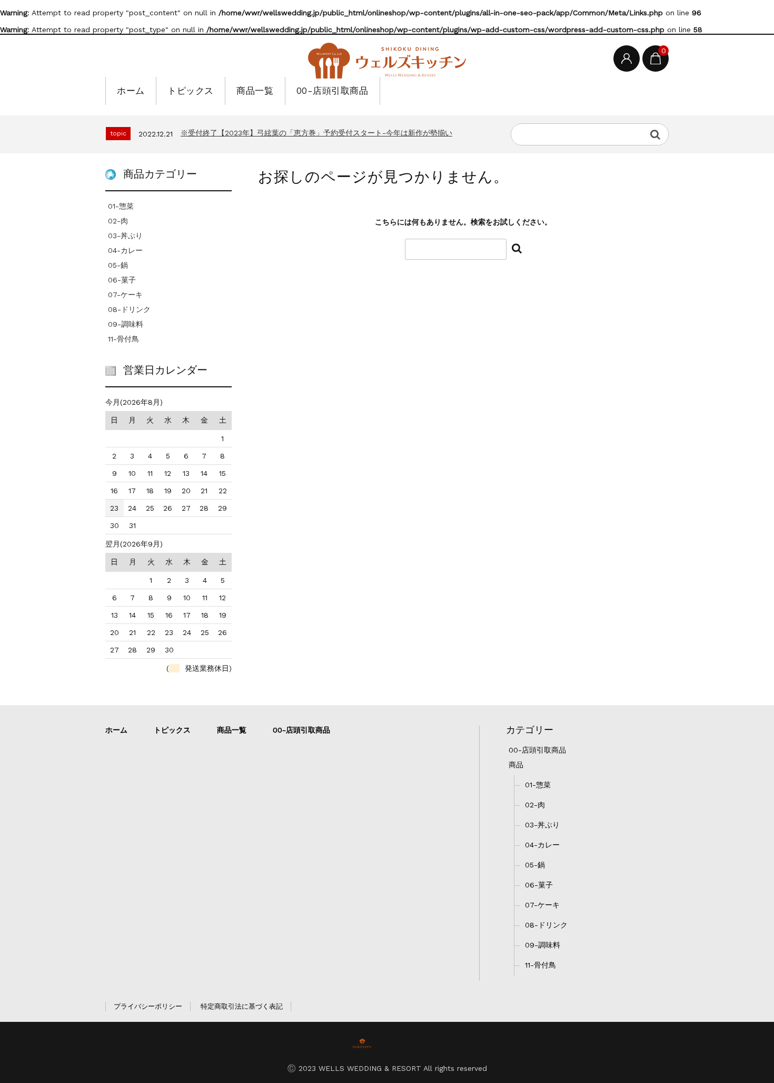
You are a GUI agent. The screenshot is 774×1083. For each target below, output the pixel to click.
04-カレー (125, 250)
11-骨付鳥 (123, 339)
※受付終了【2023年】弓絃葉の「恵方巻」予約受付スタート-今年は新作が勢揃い (316, 133)
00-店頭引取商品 (332, 90)
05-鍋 (118, 265)
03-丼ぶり (125, 235)
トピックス (190, 90)
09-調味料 (125, 324)
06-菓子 (122, 280)
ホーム (131, 90)
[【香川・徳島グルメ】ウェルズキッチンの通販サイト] (387, 61)
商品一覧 (254, 90)
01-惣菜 (121, 206)
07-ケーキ (125, 294)
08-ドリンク (129, 309)
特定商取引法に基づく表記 (242, 1006)
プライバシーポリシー (148, 1006)
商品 (516, 764)
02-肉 (118, 221)
